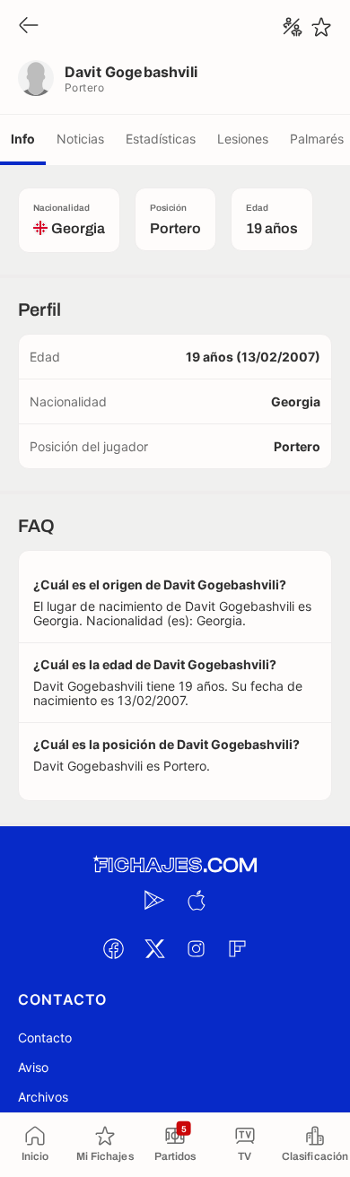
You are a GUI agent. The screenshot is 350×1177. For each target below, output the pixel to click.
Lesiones (242, 138)
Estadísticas (161, 138)
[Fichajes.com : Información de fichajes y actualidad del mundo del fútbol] (175, 865)
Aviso (33, 1067)
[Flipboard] (236, 948)
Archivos (43, 1096)
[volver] (28, 26)
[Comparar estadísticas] (292, 27)
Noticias (80, 138)
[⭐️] (321, 27)
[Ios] (195, 899)
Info (23, 138)
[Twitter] (154, 948)
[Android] (154, 899)
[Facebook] (113, 948)
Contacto (45, 1037)
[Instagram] (195, 948)
